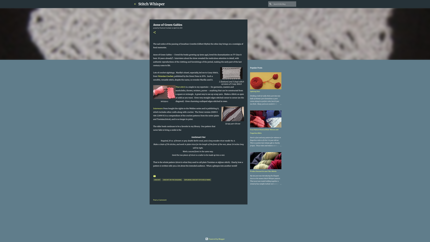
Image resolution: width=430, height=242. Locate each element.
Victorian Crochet (165, 76)
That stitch (180, 87)
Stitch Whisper (151, 4)
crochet (157, 180)
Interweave (158, 108)
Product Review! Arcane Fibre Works (263, 171)
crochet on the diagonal (172, 180)
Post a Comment (160, 200)
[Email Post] (154, 177)
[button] (154, 32)
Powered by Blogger (216, 239)
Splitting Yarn (255, 91)
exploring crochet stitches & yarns (197, 180)
